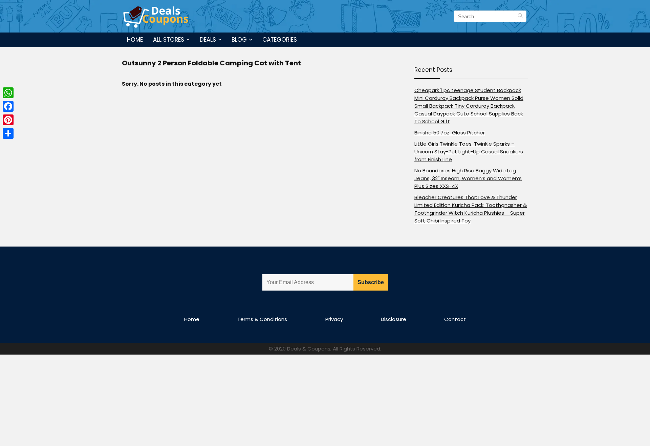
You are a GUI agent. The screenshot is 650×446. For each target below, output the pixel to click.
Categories (279, 40)
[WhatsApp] (8, 93)
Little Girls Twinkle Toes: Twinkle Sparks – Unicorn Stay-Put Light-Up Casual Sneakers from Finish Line (468, 151)
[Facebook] (8, 106)
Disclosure (393, 319)
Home (135, 40)
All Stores (168, 40)
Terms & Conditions (262, 319)
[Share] (8, 133)
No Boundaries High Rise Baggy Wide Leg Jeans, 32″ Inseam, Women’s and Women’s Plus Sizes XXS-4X (468, 178)
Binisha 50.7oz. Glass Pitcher (449, 132)
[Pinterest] (8, 120)
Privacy (334, 319)
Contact (455, 319)
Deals (208, 40)
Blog (239, 40)
